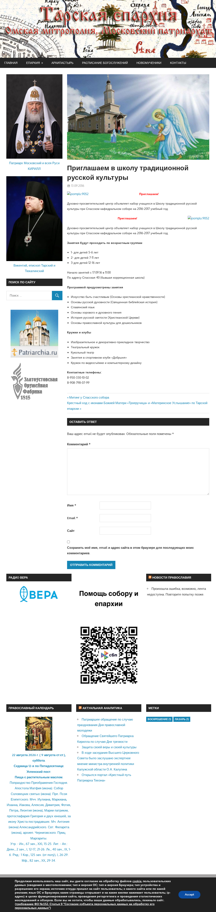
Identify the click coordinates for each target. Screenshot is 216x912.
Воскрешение (159, 719)
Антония (63, 822)
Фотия (65, 805)
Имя (71, 505)
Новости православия (171, 577)
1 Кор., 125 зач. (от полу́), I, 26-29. (45, 855)
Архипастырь (62, 63)
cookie (136, 881)
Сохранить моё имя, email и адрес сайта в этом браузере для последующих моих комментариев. (130, 550)
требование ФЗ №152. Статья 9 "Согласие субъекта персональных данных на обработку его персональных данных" (85, 906)
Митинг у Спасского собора (89, 397)
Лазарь (182, 719)
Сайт (70, 531)
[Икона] (38, 749)
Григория (36, 816)
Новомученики (148, 63)
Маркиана (59, 799)
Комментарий (78, 444)
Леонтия (26, 810)
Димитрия (52, 805)
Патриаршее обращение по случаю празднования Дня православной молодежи (105, 725)
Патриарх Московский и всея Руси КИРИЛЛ (34, 166)
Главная (11, 63)
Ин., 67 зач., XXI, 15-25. (35, 844)
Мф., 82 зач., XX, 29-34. (39, 860)
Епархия (33, 63)
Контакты (178, 63)
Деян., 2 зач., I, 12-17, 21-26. (26, 849)
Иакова (24, 805)
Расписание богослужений (105, 63)
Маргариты (38, 838)
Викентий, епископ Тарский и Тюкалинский (34, 268)
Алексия (37, 805)
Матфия (35, 788)
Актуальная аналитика (102, 708)
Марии (49, 810)
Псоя (63, 794)
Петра (13, 810)
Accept (189, 895)
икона (47, 788)
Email (72, 518)
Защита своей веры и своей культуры (109, 747)
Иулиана (44, 799)
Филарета (62, 827)
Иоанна (12, 805)
